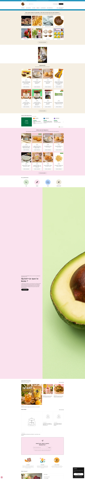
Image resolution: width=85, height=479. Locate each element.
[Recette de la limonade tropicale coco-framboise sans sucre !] (48, 389)
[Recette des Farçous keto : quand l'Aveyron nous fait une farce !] (59, 389)
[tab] (53, 474)
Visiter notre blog (61, 382)
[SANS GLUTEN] (58, 182)
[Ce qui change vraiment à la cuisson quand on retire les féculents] (59, 416)
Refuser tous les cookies (78, 476)
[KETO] (48, 182)
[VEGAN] (37, 182)
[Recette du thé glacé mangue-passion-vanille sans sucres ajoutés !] (31, 394)
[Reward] (2, 477)
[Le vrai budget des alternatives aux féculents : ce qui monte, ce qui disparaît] (31, 421)
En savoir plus (25, 289)
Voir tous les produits (42, 110)
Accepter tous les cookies (78, 474)
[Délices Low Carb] (23, 4)
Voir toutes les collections (42, 42)
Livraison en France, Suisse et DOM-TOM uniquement (42, 0)
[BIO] (26, 182)
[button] (61, 4)
